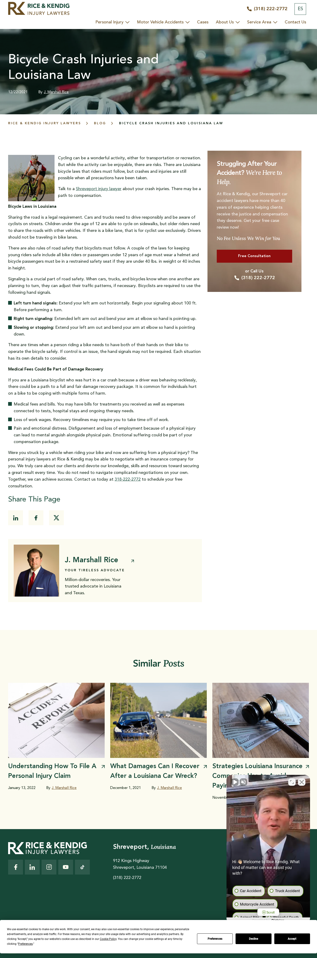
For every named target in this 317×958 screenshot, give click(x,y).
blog (100, 123)
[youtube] (65, 867)
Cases (202, 22)
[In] (15, 517)
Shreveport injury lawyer (98, 189)
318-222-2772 (128, 479)
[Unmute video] (235, 782)
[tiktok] (82, 867)
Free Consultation (254, 256)
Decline (253, 938)
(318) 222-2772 (258, 278)
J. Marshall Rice (56, 92)
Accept (292, 938)
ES (300, 9)
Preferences (215, 938)
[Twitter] (56, 517)
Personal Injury (109, 22)
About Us (225, 22)
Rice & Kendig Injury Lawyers (44, 123)
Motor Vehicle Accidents (160, 22)
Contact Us (295, 22)
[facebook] (36, 517)
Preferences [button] (25, 943)
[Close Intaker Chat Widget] (301, 782)
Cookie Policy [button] (108, 939)
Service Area (259, 22)
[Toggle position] (292, 782)
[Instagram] (49, 867)
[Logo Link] (38, 9)
